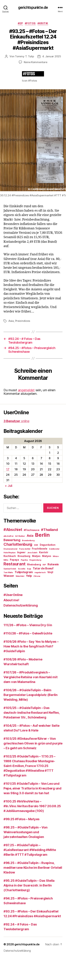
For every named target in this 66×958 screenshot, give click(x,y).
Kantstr (43, 552)
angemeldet (26, 390)
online (16, 421)
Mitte (6, 560)
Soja (29, 569)
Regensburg (35, 560)
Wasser (9, 576)
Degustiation (47, 544)
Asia (11, 320)
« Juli (8, 486)
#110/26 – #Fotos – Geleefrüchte (28, 633)
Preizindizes (22, 320)
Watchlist (20, 576)
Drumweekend (10, 549)
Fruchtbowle (39, 548)
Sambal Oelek (10, 569)
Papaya (14, 559)
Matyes (46, 556)
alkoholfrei (8, 536)
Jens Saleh (32, 552)
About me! (11, 600)
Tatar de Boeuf (43, 568)
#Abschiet (13, 529)
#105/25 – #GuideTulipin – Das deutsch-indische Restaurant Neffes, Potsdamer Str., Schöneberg (31, 712)
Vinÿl (50, 572)
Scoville (21, 569)
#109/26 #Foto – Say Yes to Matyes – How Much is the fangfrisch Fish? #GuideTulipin (31, 646)
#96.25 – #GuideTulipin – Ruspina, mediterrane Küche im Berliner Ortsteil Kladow (33, 867)
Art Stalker (20, 536)
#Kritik (42, 23)
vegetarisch (40, 572)
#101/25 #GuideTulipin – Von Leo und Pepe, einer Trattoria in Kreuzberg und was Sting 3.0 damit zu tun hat (32, 788)
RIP (44, 565)
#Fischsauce (31, 530)
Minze (56, 556)
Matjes (36, 556)
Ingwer (21, 552)
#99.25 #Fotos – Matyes (21, 819)
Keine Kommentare (35, 62)
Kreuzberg (24, 556)
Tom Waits (8, 572)
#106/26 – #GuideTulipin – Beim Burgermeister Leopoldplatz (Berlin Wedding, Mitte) (31, 694)
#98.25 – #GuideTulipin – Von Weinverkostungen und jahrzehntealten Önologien (25, 832)
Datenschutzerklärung (21, 605)
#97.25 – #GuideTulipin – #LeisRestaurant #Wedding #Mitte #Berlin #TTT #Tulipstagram (30, 849)
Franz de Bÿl (24, 549)
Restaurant (14, 563)
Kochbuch (10, 556)
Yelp (29, 576)
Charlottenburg (18, 544)
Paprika (24, 560)
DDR (36, 545)
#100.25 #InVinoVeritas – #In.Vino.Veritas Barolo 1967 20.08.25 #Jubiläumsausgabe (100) (32, 806)
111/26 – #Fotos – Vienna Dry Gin (28, 625)
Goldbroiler (54, 549)
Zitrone (36, 576)
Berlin (42, 535)
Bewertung (12, 540)
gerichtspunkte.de (33, 7)
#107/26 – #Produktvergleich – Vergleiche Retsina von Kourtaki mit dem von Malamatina (31, 677)
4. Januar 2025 (51, 56)
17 (7, 469)
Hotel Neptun (9, 552)
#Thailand (49, 530)
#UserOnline (13, 595)
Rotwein (53, 564)
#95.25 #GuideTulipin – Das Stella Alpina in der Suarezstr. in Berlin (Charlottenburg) (29, 885)
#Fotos (30, 23)
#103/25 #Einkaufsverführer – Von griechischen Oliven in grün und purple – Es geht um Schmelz (33, 743)
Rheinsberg (34, 564)
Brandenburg (28, 540)
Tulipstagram (24, 572)
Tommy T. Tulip (24, 56)
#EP (20, 23)
